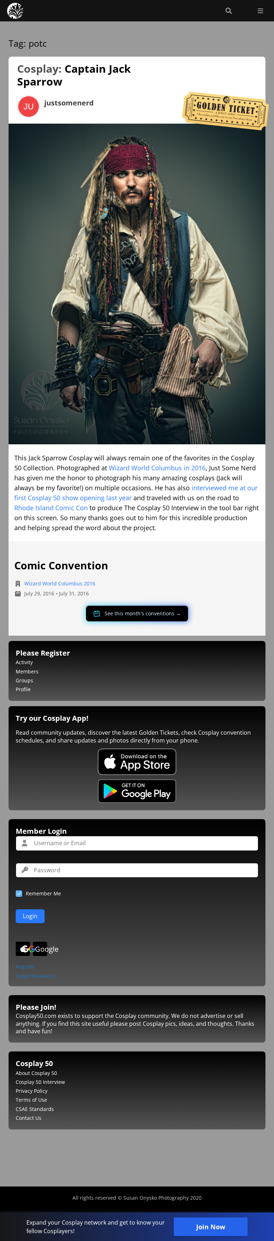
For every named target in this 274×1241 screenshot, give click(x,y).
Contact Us (28, 1118)
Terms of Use (31, 1099)
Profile (23, 689)
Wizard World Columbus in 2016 (157, 468)
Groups (24, 680)
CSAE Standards (35, 1109)
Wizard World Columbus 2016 (59, 583)
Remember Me (43, 893)
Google (41, 949)
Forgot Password (35, 976)
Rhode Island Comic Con (51, 507)
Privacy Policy (31, 1090)
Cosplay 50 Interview (40, 1082)
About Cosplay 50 (36, 1073)
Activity (24, 662)
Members (27, 671)
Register (25, 967)
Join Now (210, 1226)
